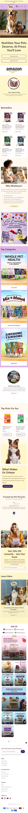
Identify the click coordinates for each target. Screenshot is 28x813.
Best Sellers (4, 761)
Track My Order (4, 776)
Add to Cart (7, 434)
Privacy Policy (4, 791)
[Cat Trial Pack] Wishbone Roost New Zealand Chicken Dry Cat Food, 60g (20, 150)
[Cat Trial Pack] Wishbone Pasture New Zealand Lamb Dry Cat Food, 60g (7, 150)
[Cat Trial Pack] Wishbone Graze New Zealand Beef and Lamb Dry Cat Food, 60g (7, 126)
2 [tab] (13, 73)
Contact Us (3, 771)
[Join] (24, 567)
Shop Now (13, 393)
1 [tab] (11, 73)
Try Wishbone (14, 206)
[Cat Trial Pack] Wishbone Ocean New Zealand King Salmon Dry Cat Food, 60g (20, 126)
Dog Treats (14, 363)
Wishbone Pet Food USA (15, 804)
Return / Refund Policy (6, 786)
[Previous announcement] (2, 1)
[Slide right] (16, 99)
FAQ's (2, 784)
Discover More (8, 486)
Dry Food (14, 287)
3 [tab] (15, 73)
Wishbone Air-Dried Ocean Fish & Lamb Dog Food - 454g (20, 428)
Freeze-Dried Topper (14, 325)
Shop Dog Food (14, 56)
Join (23, 751)
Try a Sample (4, 765)
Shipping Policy (4, 788)
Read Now (13, 615)
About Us (3, 778)
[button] (2, 6)
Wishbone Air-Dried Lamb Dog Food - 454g (7, 428)
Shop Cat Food (14, 60)
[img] (9, 499)
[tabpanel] (14, 70)
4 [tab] (17, 73)
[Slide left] (11, 99)
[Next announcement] (25, 1)
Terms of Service (5, 773)
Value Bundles (4, 763)
